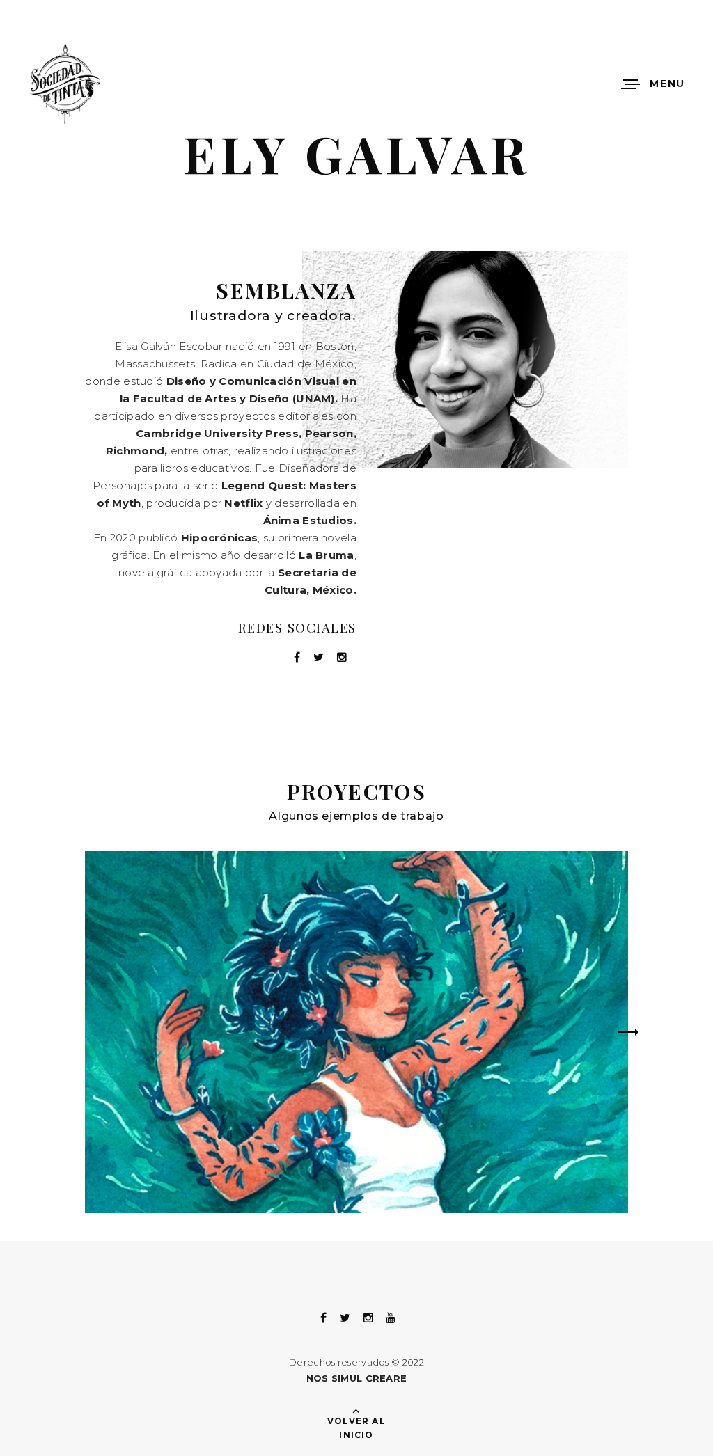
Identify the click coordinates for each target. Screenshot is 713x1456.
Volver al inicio (356, 1428)
